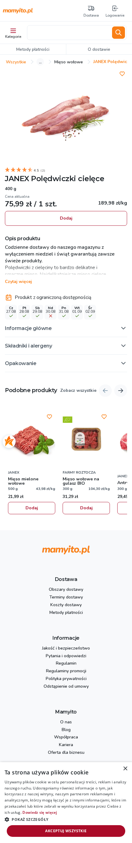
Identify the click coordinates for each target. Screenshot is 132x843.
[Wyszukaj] (118, 32)
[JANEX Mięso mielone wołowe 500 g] (31, 439)
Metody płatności (66, 612)
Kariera (66, 745)
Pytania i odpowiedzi (66, 656)
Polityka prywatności (66, 679)
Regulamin (66, 663)
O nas (66, 722)
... (40, 61)
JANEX (17, 178)
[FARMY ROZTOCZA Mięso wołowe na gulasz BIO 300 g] (86, 439)
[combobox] (68, 33)
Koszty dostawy (66, 605)
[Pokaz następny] (120, 390)
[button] (66, 328)
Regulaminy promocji (66, 671)
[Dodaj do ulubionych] (122, 74)
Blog (66, 730)
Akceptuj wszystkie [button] (66, 830)
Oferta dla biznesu (66, 752)
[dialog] (66, 802)
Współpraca (66, 737)
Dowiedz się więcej (39, 812)
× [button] (125, 768)
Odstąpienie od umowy (66, 686)
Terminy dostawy (66, 597)
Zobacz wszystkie (78, 390)
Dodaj (66, 218)
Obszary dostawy (66, 589)
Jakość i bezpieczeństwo (66, 648)
